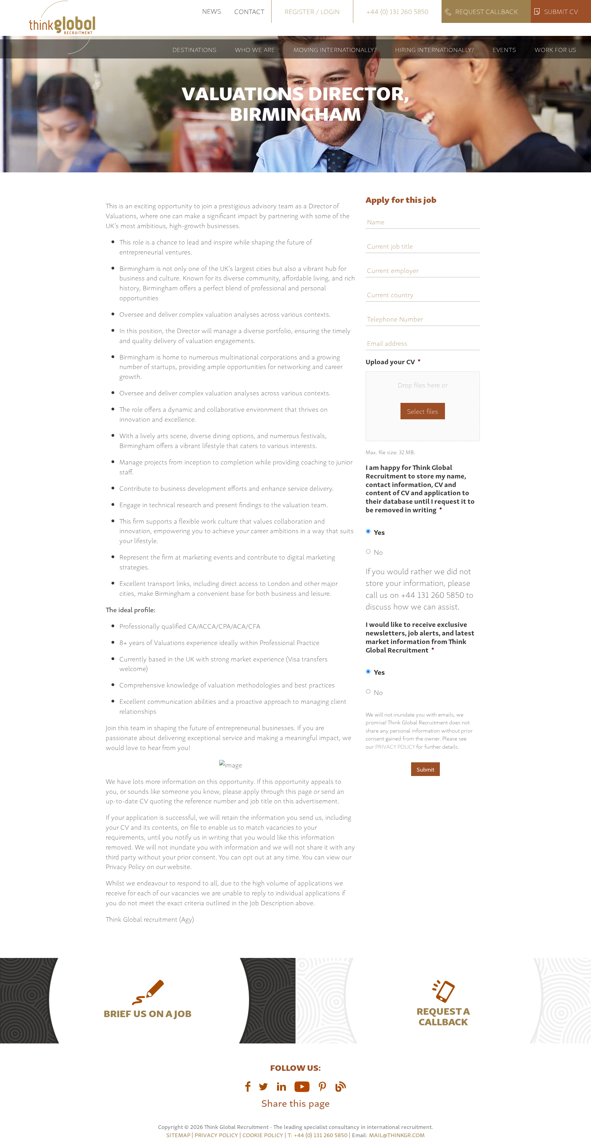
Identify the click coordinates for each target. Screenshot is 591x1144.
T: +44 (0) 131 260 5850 (318, 1134)
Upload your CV (393, 361)
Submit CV (561, 11)
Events (504, 49)
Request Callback (486, 11)
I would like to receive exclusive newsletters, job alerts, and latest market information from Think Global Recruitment (420, 637)
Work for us (555, 49)
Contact (249, 11)
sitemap (178, 1134)
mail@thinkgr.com (397, 1134)
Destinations (194, 49)
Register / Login (312, 11)
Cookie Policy (262, 1134)
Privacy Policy (395, 746)
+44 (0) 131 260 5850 (397, 11)
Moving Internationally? (335, 49)
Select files (422, 411)
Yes (379, 532)
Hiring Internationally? (434, 49)
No (378, 552)
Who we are (255, 49)
